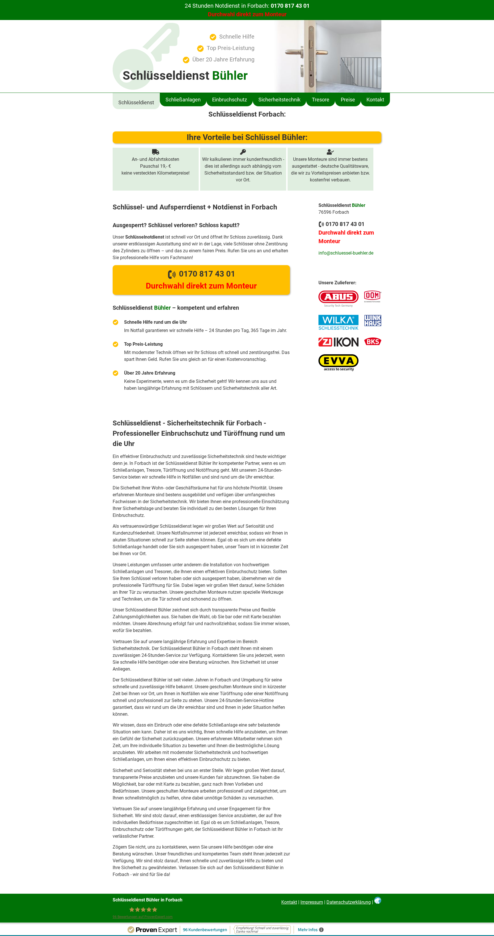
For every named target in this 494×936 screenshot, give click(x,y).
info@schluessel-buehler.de (345, 253)
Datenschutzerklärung (348, 902)
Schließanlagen (183, 100)
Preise (348, 100)
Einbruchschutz (229, 100)
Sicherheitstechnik (279, 100)
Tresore (320, 100)
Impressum (311, 902)
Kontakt (375, 100)
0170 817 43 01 (201, 280)
